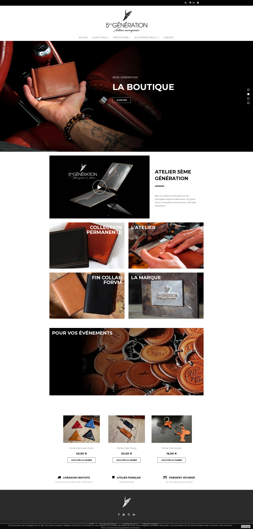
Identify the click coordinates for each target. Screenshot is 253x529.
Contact (169, 37)
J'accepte (246, 526)
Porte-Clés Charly (127, 448)
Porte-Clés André (171, 448)
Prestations (121, 37)
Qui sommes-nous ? (146, 37)
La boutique (100, 37)
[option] (81, 439)
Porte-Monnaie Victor (81, 448)
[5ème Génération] (126, 21)
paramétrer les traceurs (130, 528)
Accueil (83, 37)
